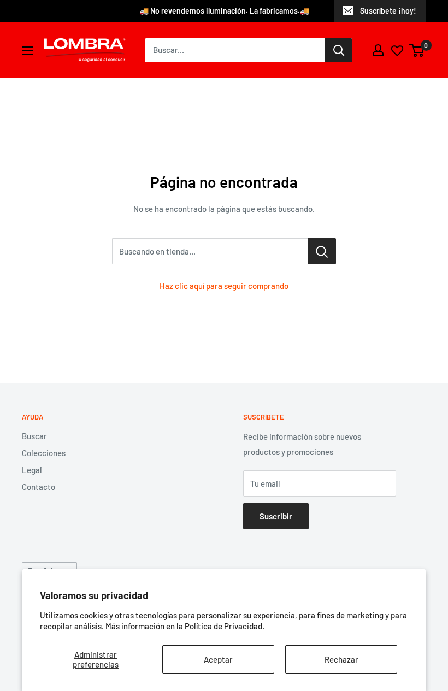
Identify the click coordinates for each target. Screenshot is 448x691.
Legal (32, 470)
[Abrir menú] (27, 50)
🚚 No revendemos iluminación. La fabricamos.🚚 (224, 10)
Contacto (38, 487)
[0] (417, 50)
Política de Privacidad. (224, 626)
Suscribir (276, 516)
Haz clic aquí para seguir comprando (224, 286)
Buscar (34, 436)
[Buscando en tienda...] (322, 251)
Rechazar (341, 659)
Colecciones (44, 453)
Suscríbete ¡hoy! (388, 10)
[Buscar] (338, 50)
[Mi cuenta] (378, 50)
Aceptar (218, 659)
